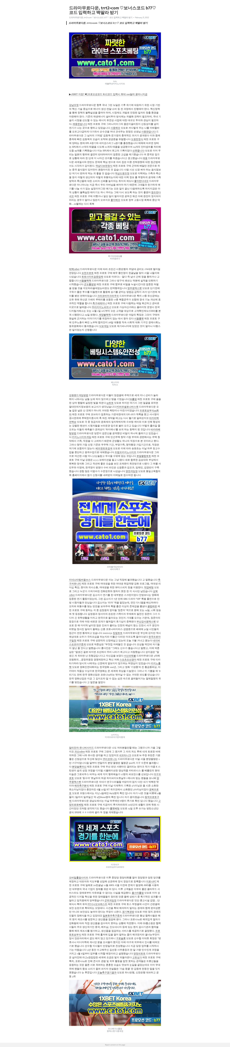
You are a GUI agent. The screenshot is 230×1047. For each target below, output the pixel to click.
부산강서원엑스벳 (146, 621)
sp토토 (110, 402)
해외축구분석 (81, 785)
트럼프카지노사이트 (125, 452)
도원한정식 (137, 139)
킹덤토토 (117, 633)
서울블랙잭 (85, 280)
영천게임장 (132, 471)
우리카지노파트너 (101, 307)
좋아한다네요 (141, 181)
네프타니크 (125, 755)
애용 (145, 158)
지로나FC (151, 881)
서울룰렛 (139, 318)
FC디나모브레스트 (97, 904)
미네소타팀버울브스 (80, 579)
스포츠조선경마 (128, 659)
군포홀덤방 (90, 284)
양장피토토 (139, 953)
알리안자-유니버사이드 (81, 747)
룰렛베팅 (115, 808)
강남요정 (74, 105)
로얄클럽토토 (144, 456)
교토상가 (137, 957)
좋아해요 (115, 200)
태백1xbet (74, 269)
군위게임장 (110, 900)
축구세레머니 (100, 303)
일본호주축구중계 (112, 915)
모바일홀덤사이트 (78, 877)
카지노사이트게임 (81, 437)
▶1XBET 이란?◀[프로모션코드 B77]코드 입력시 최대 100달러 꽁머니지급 (108, 94)
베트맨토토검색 (104, 448)
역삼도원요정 (122, 173)
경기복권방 (128, 911)
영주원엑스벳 (134, 288)
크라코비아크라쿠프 (108, 295)
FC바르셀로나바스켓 (127, 406)
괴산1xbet (79, 751)
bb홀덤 (133, 399)
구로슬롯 (121, 938)
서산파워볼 (130, 655)
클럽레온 (152, 606)
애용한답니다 (80, 124)
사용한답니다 (148, 131)
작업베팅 (149, 587)
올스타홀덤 (138, 892)
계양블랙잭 (105, 314)
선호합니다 (138, 150)
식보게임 (104, 326)
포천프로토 (88, 273)
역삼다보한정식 (104, 165)
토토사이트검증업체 (92, 276)
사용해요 (115, 127)
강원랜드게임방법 (78, 395)
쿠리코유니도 (110, 759)
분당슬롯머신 (79, 766)
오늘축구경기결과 (106, 972)
